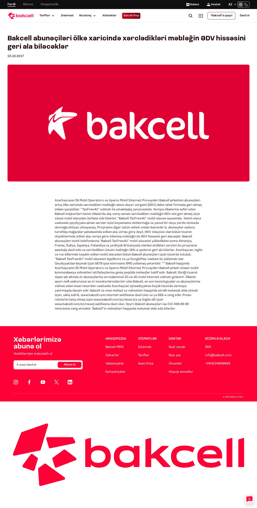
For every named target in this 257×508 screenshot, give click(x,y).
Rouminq (85, 15)
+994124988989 (217, 363)
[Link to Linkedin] (70, 382)
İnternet (67, 15)
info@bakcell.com (218, 355)
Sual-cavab (177, 347)
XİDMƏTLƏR (147, 338)
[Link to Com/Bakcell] (56, 382)
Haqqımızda (50, 4)
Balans (194, 4)
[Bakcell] (21, 15)
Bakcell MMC (115, 347)
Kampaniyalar (116, 371)
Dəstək (216, 4)
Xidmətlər (109, 15)
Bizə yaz (175, 355)
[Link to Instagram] (16, 382)
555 (208, 347)
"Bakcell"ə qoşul (221, 15)
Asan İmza (146, 363)
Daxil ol (244, 15)
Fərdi (12, 4)
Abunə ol (69, 364)
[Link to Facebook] (29, 382)
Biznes (28, 4)
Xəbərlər (112, 355)
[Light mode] (240, 4)
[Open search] (191, 15)
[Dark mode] (246, 4)
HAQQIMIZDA (116, 338)
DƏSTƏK (175, 338)
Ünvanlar (175, 363)
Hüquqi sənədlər (181, 371)
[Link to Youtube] (43, 382)
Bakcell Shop (131, 15)
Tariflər (45, 15)
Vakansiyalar (115, 363)
